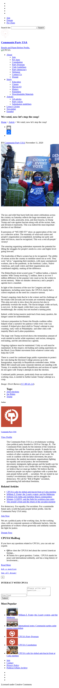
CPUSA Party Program (28, 636)
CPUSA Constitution (27, 645)
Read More (6, 565)
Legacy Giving (13, 106)
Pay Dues (11, 23)
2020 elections (13, 392)
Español (10, 111)
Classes (15, 84)
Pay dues (16, 60)
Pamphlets (16, 92)
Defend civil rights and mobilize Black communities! (29, 497)
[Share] (32, 132)
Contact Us (17, 74)
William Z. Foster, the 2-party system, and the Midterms (31, 494)
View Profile (6, 437)
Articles (10, 97)
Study (9, 79)
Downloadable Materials (22, 94)
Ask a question (8, 569)
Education (16, 82)
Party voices (17, 101)
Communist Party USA (15, 143)
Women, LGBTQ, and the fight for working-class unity (30, 499)
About (9, 55)
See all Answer (8, 573)
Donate (10, 20)
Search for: (6, 27)
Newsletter (11, 109)
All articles (16, 99)
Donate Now (6, 533)
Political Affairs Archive (17, 668)
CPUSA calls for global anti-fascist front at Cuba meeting (31, 492)
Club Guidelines (19, 67)
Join (8, 18)
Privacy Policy (13, 665)
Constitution (17, 62)
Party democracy (19, 69)
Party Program (18, 64)
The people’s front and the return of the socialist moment (31, 502)
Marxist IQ (17, 87)
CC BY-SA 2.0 (27, 384)
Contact (10, 663)
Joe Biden (11, 394)
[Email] (32, 128)
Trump (9, 396)
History (15, 89)
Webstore (16, 72)
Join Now (5, 516)
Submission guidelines (21, 104)
